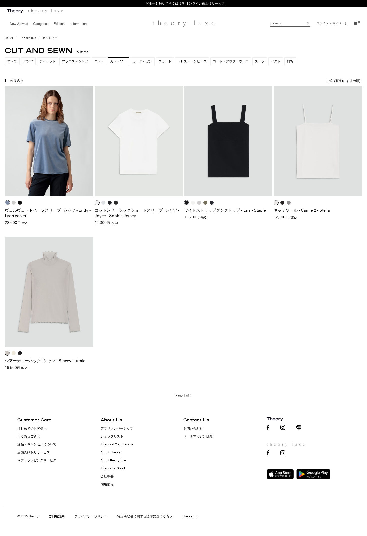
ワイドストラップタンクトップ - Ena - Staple (225, 210)
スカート (164, 61)
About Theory (110, 452)
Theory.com (190, 516)
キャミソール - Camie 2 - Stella (302, 210)
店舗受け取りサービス (33, 452)
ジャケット (47, 61)
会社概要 (107, 476)
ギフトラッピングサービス (36, 460)
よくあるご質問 (28, 436)
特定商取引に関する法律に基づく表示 (144, 516)
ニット (99, 61)
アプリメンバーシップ (117, 428)
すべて (12, 61)
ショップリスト (112, 436)
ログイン (322, 23)
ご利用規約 (56, 516)
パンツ (28, 61)
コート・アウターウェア (231, 61)
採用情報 (107, 484)
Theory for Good (113, 468)
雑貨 (290, 61)
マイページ (340, 23)
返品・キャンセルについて (36, 444)
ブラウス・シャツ (75, 61)
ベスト (276, 61)
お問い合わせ (193, 428)
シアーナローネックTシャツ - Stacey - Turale (45, 360)
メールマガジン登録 (198, 436)
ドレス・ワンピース (192, 61)
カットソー (118, 61)
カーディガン (142, 61)
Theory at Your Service (117, 444)
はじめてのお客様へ (32, 428)
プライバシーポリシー (91, 516)
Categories (41, 23)
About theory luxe (113, 460)
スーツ (260, 61)
